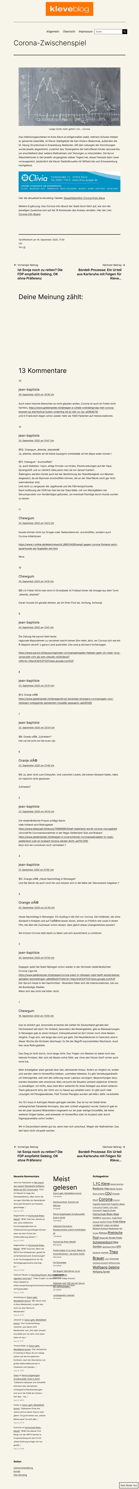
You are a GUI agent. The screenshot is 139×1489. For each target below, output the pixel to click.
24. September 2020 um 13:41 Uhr (36, 627)
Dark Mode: (126, 1485)
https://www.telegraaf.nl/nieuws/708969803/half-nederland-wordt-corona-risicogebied (68, 828)
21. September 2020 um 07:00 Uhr (36, 869)
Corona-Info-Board (29, 214)
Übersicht (69, 31)
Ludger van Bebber (111, 1225)
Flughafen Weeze (118, 1204)
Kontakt (17, 1471)
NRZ (120, 1229)
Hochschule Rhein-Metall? (64, 1242)
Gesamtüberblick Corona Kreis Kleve (84, 198)
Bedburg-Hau (101, 1188)
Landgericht (98, 1225)
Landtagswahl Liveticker (64, 1295)
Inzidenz (97, 1217)
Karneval (96, 1222)
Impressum (86, 31)
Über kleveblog (20, 1475)
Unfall (107, 1259)
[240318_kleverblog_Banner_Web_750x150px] (69, 181)
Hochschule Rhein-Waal (106, 1214)
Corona (106, 1199)
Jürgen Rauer (117, 1218)
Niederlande (113, 1228)
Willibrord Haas (114, 1263)
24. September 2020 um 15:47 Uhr (36, 440)
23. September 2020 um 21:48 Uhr (36, 765)
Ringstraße (103, 1238)
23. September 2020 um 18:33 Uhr (36, 811)
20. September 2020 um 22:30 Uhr (37, 907)
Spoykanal (96, 1253)
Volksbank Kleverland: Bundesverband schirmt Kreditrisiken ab (69, 1229)
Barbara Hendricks (116, 1184)
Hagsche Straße (109, 1210)
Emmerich (116, 1200)
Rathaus (103, 1233)
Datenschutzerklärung (23, 1468)
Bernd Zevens (116, 1189)
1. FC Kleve (101, 1184)
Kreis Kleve (119, 1221)
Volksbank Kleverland (100, 1263)
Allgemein (52, 31)
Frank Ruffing (97, 1207)
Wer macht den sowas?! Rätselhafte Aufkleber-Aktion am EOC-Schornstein (29, 1186)
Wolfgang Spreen (101, 1271)
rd (24, 247)
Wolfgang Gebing (106, 1267)
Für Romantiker (59, 1262)
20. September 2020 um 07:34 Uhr (36, 957)
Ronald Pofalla (115, 1238)
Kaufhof (103, 1222)
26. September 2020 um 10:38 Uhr (36, 394)
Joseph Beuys (106, 1218)
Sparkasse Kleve (109, 1247)
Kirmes (109, 1222)
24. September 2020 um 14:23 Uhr (36, 523)
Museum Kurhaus (100, 1228)
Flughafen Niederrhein (101, 1204)
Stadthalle (105, 1253)
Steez (16, 1375)
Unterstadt (114, 1259)
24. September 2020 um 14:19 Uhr (36, 581)
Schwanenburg (103, 1242)
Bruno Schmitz (99, 1194)
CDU (108, 1193)
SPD (118, 1246)
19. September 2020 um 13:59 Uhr (36, 1015)
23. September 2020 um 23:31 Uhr (36, 685)
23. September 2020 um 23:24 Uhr (37, 727)
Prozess (95, 1233)
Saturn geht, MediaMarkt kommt (67, 1193)
